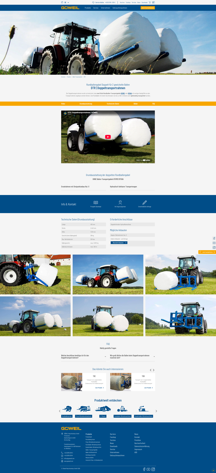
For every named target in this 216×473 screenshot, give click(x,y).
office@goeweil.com (69, 458)
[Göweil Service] (93, 2)
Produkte (89, 434)
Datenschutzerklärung (141, 446)
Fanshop (113, 437)
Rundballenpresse (90, 439)
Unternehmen (114, 452)
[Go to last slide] (59, 411)
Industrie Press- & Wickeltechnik (94, 460)
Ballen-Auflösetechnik (91, 452)
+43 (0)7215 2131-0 (68, 453)
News (112, 443)
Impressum (138, 449)
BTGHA (130, 93)
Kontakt (137, 437)
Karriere (113, 434)
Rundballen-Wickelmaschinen (93, 445)
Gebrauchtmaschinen (117, 455)
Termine (113, 440)
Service (112, 449)
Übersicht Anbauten (118, 243)
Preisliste (137, 440)
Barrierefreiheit (139, 443)
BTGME (123, 93)
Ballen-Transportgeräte (91, 450)
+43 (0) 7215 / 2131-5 (110, 2)
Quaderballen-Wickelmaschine (93, 447)
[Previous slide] (150, 370)
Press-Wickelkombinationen (93, 442)
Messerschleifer (90, 457)
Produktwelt (89, 437)
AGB (135, 452)
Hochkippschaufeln (91, 455)
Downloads (113, 446)
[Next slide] (153, 370)
